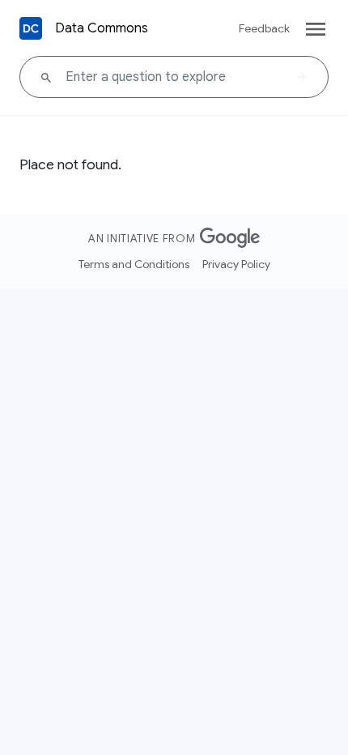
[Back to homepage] (30, 28)
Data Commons (101, 28)
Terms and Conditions (134, 264)
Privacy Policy (236, 264)
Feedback (264, 28)
